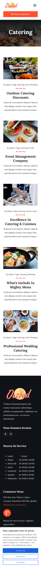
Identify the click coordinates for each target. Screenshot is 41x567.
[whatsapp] (11, 434)
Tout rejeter (20, 562)
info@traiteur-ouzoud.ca (14, 505)
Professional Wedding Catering (20, 348)
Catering (20, 85)
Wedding (34, 85)
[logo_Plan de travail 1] (12, 2)
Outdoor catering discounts (20, 95)
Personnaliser (20, 556)
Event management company (20, 158)
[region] (20, 547)
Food (27, 85)
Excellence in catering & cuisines (20, 222)
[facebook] (5, 434)
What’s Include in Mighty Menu (20, 285)
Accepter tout (20, 551)
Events (31, 148)
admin (8, 85)
